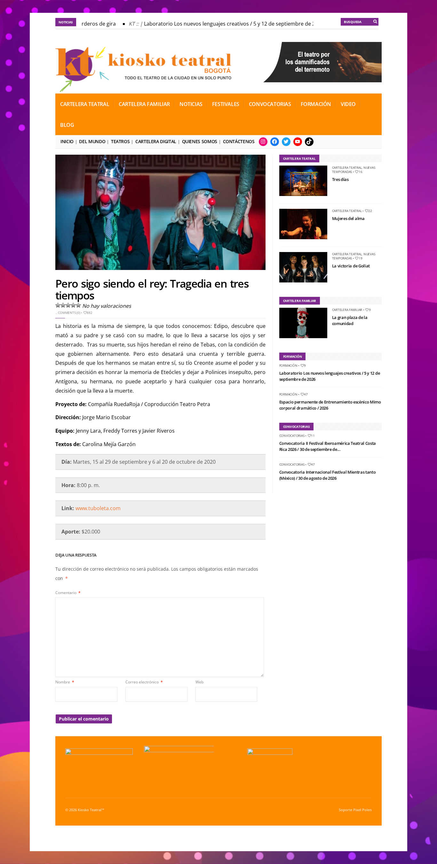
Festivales (225, 104)
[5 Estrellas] (78, 305)
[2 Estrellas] (63, 305)
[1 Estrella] (57, 305)
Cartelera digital (155, 141)
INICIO (67, 141)
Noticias (191, 104)
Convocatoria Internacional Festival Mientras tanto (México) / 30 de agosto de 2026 (327, 475)
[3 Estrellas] (68, 305)
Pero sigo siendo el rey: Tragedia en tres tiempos (152, 289)
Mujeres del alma (348, 218)
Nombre (64, 682)
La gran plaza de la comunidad (350, 320)
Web (199, 682)
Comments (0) (69, 312)
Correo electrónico (144, 682)
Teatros (120, 141)
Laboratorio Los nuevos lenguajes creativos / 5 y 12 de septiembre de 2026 (227, 23)
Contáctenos (239, 141)
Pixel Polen (362, 810)
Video (348, 104)
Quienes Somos (199, 141)
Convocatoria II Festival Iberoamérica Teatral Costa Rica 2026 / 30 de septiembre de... (327, 446)
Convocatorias (270, 104)
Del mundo (92, 141)
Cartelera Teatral (84, 104)
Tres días (340, 179)
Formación (316, 104)
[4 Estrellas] (73, 305)
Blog (67, 124)
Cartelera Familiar (144, 104)
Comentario (68, 592)
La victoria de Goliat (351, 266)
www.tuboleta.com (98, 508)
